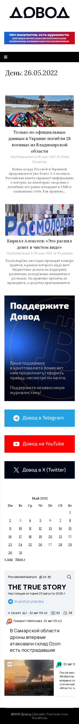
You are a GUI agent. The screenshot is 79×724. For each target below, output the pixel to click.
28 (60, 545)
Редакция (65, 253)
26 (40, 545)
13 (50, 528)
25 (30, 545)
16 (10, 537)
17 (20, 537)
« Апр (8, 559)
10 (20, 528)
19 (40, 537)
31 (20, 553)
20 (50, 537)
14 (60, 528)
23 (10, 545)
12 (40, 528)
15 (70, 528)
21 (60, 537)
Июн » (20, 559)
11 (30, 528)
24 (20, 545)
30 (10, 553)
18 (30, 537)
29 (70, 545)
